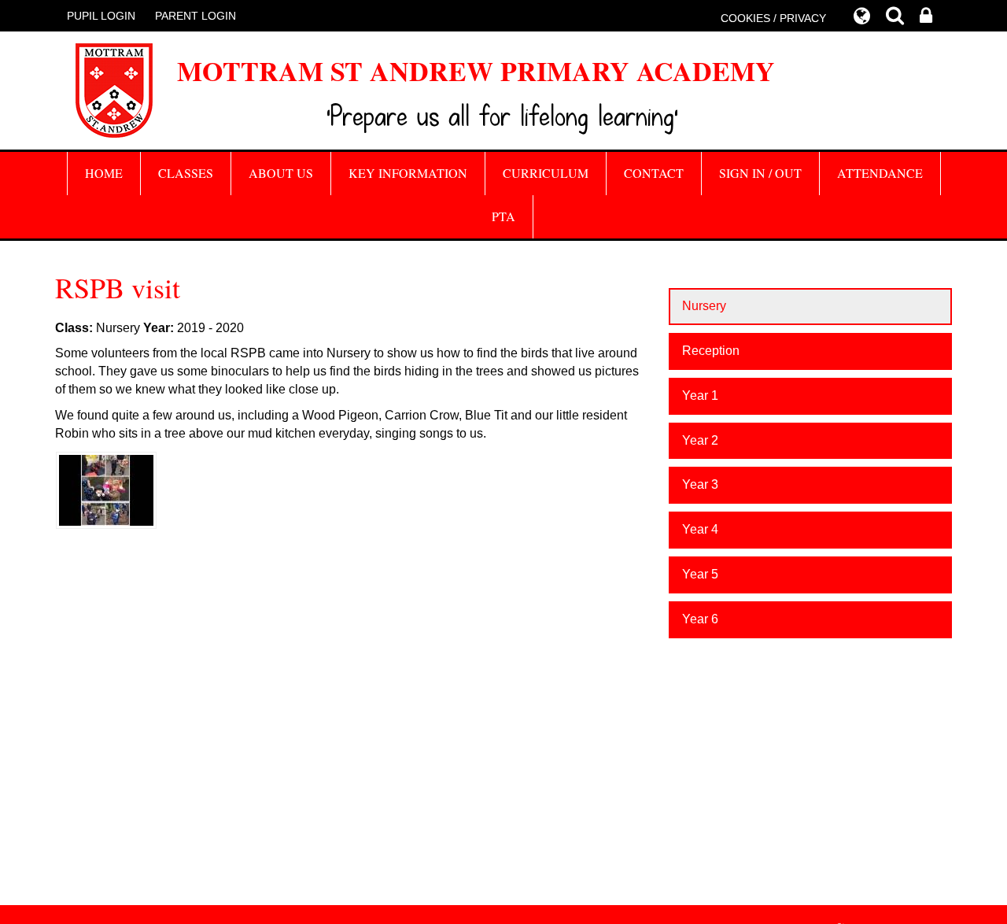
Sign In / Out (760, 172)
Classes (185, 172)
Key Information (408, 172)
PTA (503, 216)
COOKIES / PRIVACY (773, 18)
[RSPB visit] (106, 489)
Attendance (880, 172)
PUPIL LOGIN (101, 15)
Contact (654, 172)
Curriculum (545, 172)
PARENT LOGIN (195, 15)
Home (104, 172)
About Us (281, 172)
